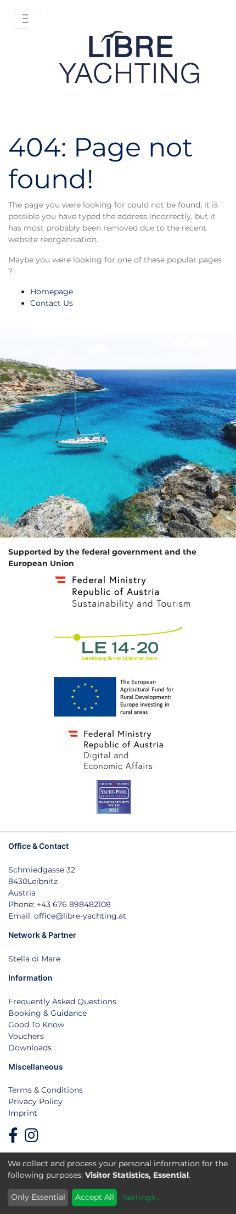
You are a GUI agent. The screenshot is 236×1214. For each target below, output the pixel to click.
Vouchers (26, 1036)
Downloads (30, 1048)
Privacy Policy (35, 1101)
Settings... (141, 1197)
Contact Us (51, 303)
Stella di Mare (34, 959)
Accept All (94, 1197)
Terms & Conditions (45, 1090)
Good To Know (36, 1025)
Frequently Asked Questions (62, 1001)
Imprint (22, 1113)
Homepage (51, 291)
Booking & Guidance (47, 1013)
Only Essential (38, 1197)
